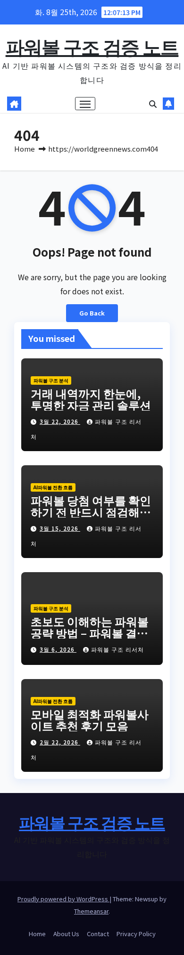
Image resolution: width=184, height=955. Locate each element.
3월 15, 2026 (60, 528)
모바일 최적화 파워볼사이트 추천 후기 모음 (90, 719)
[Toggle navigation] (85, 103)
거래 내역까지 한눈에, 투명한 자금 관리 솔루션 (91, 399)
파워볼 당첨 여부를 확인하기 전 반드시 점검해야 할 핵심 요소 (91, 512)
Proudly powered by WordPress (63, 898)
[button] (153, 103)
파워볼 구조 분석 (50, 380)
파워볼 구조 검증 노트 (92, 46)
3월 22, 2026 (60, 421)
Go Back (92, 312)
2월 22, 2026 (60, 742)
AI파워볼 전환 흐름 (53, 487)
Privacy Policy (136, 933)
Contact (98, 933)
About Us (66, 933)
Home (24, 149)
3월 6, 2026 (58, 649)
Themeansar (91, 910)
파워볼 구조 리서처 (117, 649)
